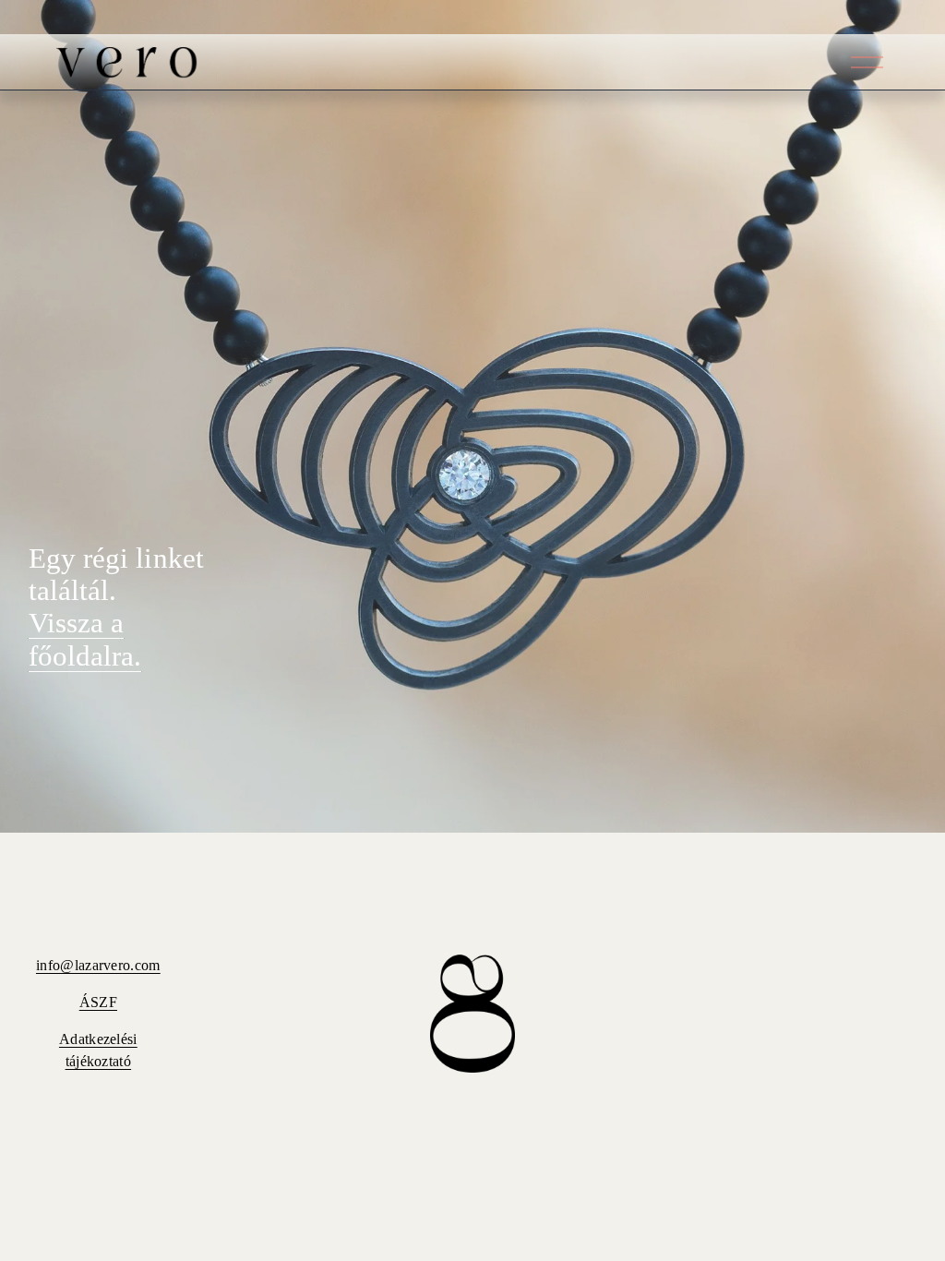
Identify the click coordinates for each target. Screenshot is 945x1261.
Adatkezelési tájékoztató (98, 1050)
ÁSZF (98, 1002)
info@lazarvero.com (98, 965)
